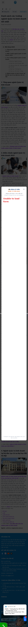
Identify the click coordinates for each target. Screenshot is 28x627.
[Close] (23, 189)
